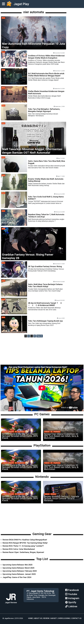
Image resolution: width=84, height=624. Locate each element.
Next (39, 336)
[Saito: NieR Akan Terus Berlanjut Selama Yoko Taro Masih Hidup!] (14, 296)
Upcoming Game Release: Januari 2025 (19, 574)
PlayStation (21, 431)
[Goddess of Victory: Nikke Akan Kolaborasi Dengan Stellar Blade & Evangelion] (14, 66)
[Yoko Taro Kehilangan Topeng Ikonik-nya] (14, 332)
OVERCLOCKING (64, 618)
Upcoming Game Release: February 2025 (20, 571)
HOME (30, 618)
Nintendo (11, 431)
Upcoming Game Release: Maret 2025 (18, 568)
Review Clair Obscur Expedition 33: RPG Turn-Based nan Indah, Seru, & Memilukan (61, 436)
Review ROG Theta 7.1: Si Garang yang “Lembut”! (23, 546)
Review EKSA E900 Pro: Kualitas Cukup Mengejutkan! (25, 540)
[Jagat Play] (9, 4)
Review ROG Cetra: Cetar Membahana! (19, 549)
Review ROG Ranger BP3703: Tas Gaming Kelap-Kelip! (25, 543)
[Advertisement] (42, 351)
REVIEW (46, 618)
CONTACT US (76, 618)
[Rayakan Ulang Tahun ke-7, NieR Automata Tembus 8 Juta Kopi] (14, 225)
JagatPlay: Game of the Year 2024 (17, 577)
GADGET (53, 618)
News (3, 18)
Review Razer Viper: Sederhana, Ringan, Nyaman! (23, 552)
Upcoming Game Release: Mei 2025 (17, 565)
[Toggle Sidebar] (4, 4)
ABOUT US (38, 618)
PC (16, 431)
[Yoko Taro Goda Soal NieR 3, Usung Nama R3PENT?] (14, 207)
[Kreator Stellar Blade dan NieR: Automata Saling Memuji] (14, 189)
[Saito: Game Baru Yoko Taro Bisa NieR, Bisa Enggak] (14, 172)
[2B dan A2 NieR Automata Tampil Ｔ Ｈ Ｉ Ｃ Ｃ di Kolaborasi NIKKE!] (14, 314)
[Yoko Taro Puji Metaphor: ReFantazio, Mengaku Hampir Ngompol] (14, 120)
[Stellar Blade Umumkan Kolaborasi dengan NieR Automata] (14, 102)
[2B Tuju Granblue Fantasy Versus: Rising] (14, 277)
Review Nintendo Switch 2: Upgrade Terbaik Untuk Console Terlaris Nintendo (61, 498)
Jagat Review (11, 602)
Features (4, 431)
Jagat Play (21, 4)
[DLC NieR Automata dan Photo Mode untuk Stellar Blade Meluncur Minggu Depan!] (14, 84)
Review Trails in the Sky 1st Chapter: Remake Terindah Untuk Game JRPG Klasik (20, 436)
